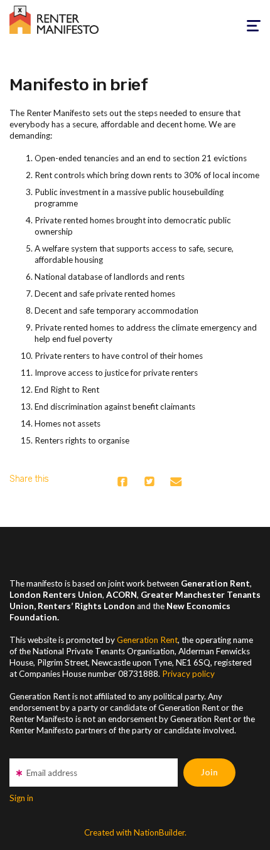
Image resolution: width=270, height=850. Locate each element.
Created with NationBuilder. (135, 832)
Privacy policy (188, 674)
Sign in (21, 798)
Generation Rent (147, 640)
